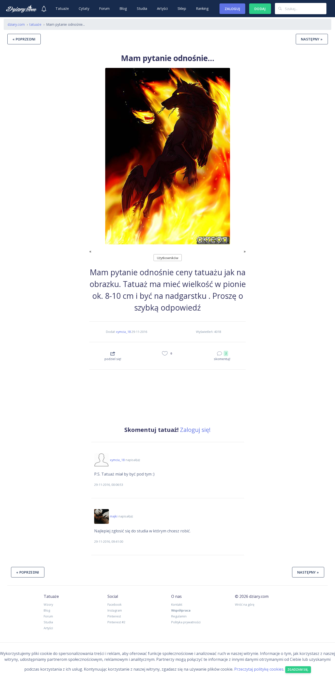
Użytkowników (167, 258)
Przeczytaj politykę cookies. (259, 669)
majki (113, 516)
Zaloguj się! (195, 430)
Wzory (48, 604)
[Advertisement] (44, 242)
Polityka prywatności (186, 622)
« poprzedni (24, 39)
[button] (101, 161)
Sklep (182, 8)
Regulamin (179, 616)
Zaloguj (232, 8)
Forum (104, 8)
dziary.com (16, 24)
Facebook (114, 604)
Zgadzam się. (298, 669)
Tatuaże (62, 8)
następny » (312, 39)
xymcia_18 (123, 331)
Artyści (162, 8)
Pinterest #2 (116, 622)
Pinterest (114, 616)
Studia (142, 8)
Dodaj (260, 8)
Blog (123, 8)
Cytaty (84, 8)
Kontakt (176, 604)
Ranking (202, 8)
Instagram (114, 610)
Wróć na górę (244, 604)
